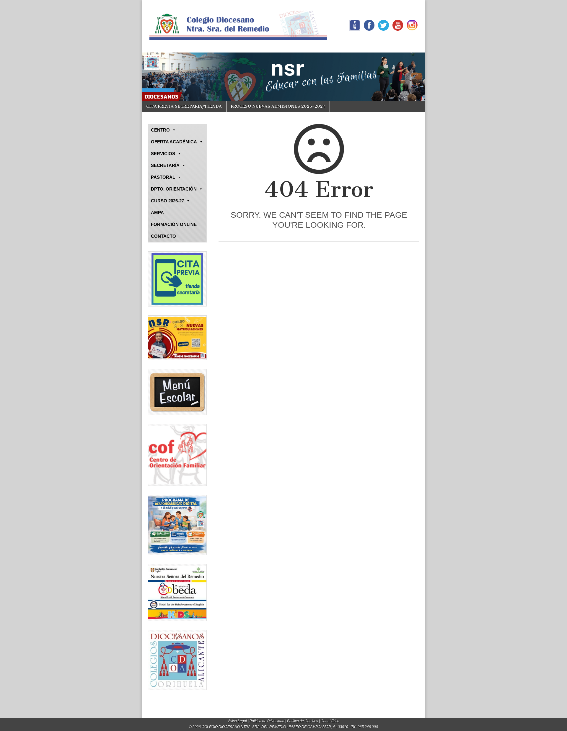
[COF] (177, 455)
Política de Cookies (302, 721)
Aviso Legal (237, 721)
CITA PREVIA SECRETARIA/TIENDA (184, 106)
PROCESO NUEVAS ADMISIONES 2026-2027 (278, 106)
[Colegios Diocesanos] (177, 660)
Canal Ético (330, 721)
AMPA (157, 212)
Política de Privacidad (267, 721)
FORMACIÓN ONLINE (174, 224)
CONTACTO (163, 236)
